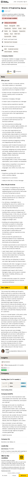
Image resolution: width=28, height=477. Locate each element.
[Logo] (5, 2)
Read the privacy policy (6, 470)
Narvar (23, 8)
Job (10, 71)
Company (18, 71)
